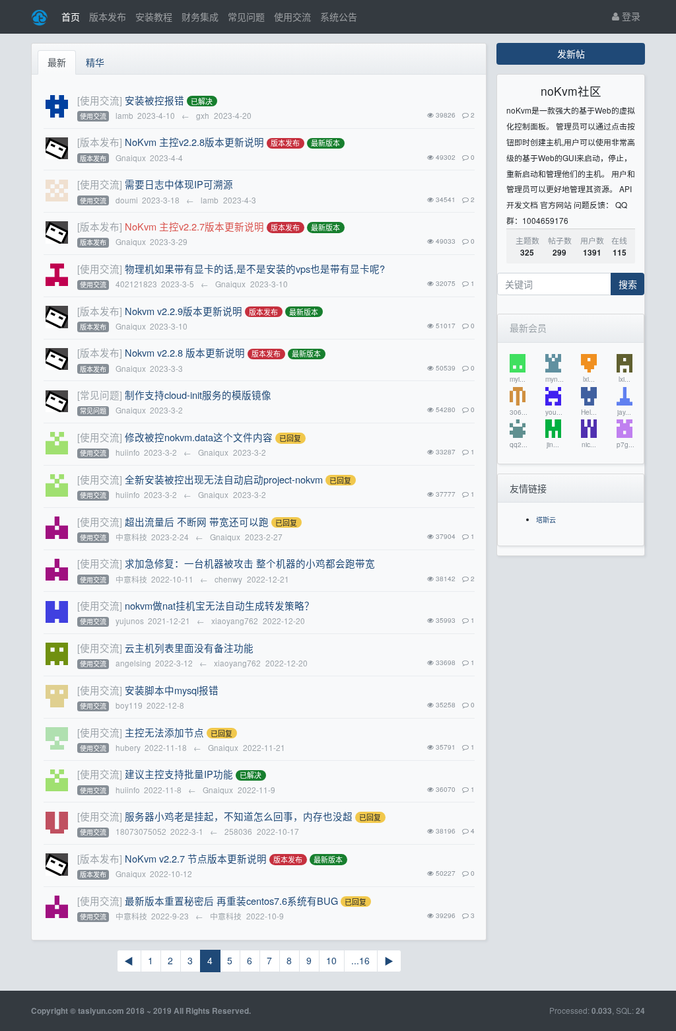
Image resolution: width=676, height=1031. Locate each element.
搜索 (628, 284)
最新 (57, 62)
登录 (629, 15)
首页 (70, 16)
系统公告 (338, 16)
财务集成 (200, 16)
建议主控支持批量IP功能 (179, 774)
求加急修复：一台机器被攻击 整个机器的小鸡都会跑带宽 (250, 563)
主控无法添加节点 (164, 732)
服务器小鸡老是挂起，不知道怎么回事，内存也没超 (239, 816)
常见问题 (246, 16)
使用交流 (292, 16)
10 (331, 960)
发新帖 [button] (571, 53)
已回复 (290, 438)
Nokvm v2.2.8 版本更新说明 (185, 352)
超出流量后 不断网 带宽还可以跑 (197, 521)
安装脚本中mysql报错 (172, 690)
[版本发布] (99, 142)
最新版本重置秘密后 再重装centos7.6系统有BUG (231, 900)
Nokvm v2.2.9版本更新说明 (183, 311)
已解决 (202, 101)
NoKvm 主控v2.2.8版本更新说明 (194, 142)
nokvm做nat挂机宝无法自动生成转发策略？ (219, 605)
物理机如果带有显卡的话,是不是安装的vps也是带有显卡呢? (255, 268)
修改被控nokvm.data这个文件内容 (199, 437)
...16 (360, 960)
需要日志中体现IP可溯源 (179, 184)
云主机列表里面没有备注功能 (189, 648)
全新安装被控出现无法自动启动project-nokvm (224, 479)
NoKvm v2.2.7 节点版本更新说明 (196, 858)
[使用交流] (99, 100)
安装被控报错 (154, 100)
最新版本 (325, 143)
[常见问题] (99, 395)
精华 (95, 62)
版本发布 (107, 16)
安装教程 (153, 16)
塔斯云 (546, 519)
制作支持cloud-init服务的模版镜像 (198, 395)
